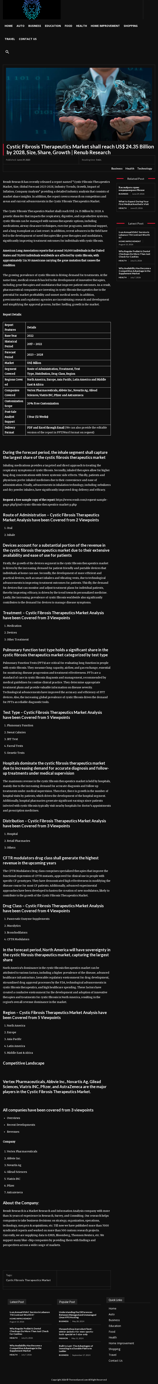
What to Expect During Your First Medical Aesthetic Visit (134, 203)
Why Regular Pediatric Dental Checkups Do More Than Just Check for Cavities (134, 254)
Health (129, 168)
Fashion (63, 1338)
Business (117, 168)
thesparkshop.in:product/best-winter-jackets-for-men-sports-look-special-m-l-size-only (76, 1331)
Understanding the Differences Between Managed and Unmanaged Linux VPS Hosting (77, 1315)
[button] (7, 52)
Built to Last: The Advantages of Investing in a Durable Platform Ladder (76, 1348)
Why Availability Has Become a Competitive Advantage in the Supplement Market (135, 271)
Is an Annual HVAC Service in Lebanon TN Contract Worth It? (134, 235)
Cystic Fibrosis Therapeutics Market (28, 1280)
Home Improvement (130, 241)
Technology (144, 168)
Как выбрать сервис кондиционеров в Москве (132, 188)
